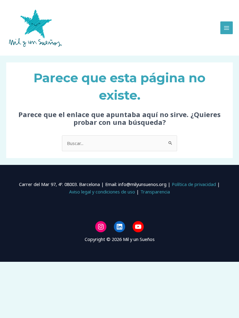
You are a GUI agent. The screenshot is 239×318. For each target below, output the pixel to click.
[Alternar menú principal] (226, 27)
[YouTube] (138, 226)
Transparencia (155, 192)
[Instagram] (100, 226)
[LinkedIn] (119, 226)
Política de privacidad (193, 184)
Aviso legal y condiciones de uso (102, 192)
